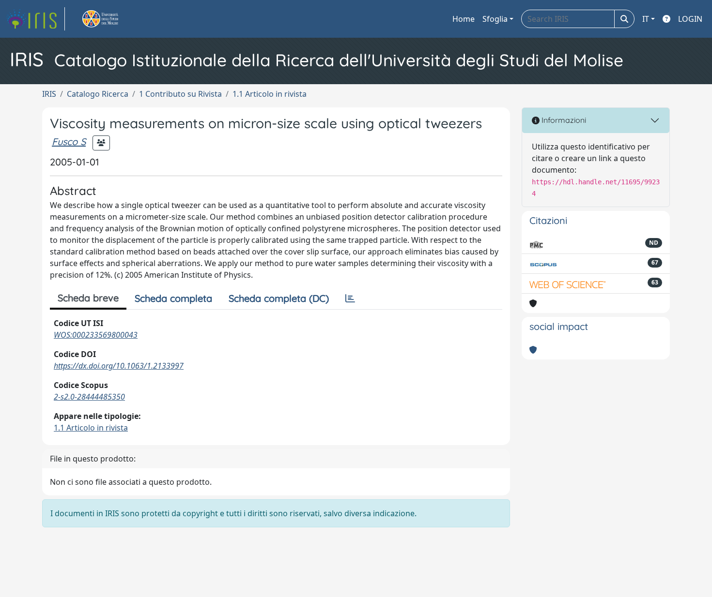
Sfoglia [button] (495, 19)
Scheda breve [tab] (88, 298)
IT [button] (645, 19)
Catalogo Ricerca (97, 94)
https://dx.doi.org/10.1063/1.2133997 (119, 365)
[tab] (350, 298)
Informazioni (563, 120)
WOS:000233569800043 (96, 334)
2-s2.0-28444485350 (89, 396)
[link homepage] (35, 18)
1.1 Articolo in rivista (269, 94)
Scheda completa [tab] (173, 298)
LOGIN (690, 19)
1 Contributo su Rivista (180, 94)
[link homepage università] (111, 18)
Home (463, 19)
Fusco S (69, 141)
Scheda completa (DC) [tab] (279, 298)
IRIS (49, 94)
